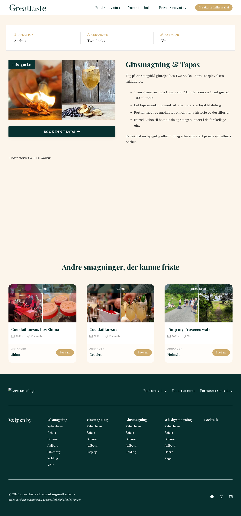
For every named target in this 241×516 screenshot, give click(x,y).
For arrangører (183, 390)
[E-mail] (231, 496)
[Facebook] (212, 496)
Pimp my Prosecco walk (188, 329)
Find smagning (155, 390)
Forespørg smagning (216, 390)
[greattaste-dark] (28, 7)
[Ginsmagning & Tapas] (61, 63)
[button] (122, 7)
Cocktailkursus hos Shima (35, 329)
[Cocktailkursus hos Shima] (42, 303)
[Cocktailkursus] (121, 303)
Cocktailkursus (103, 329)
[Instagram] (221, 497)
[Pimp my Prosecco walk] (199, 303)
